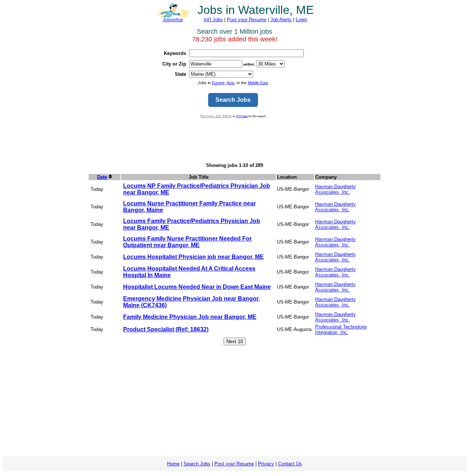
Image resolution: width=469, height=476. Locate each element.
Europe (218, 83)
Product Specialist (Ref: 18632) (165, 329)
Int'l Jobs (213, 19)
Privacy (266, 463)
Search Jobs (197, 463)
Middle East (258, 83)
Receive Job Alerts (216, 116)
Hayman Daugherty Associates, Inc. (335, 189)
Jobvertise (173, 19)
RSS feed (242, 116)
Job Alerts (281, 19)
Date (102, 177)
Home (173, 463)
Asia (230, 83)
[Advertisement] (234, 140)
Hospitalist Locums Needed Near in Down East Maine (197, 287)
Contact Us (290, 463)
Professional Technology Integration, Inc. (341, 329)
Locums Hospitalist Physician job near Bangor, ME (193, 257)
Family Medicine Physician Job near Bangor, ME (189, 317)
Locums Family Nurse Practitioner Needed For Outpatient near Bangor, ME (187, 241)
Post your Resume (246, 19)
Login (301, 19)
